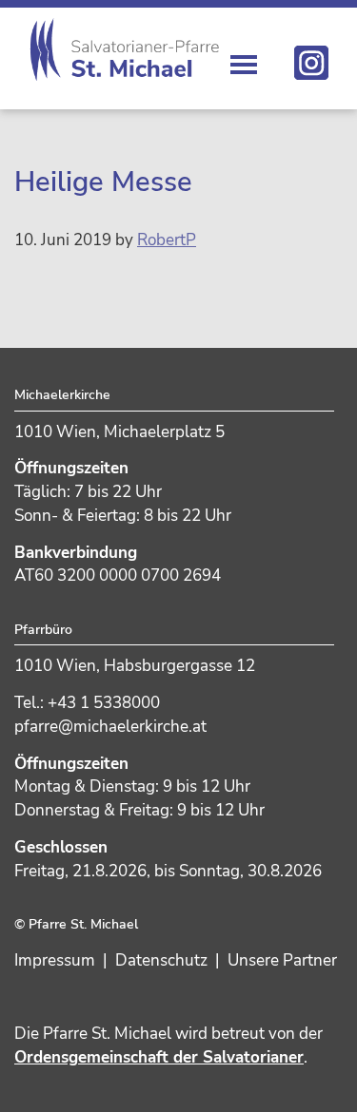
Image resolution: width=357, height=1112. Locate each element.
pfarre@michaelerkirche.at (110, 727)
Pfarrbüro (43, 630)
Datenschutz (161, 960)
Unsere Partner (282, 960)
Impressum (54, 960)
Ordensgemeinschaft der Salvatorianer (159, 1057)
